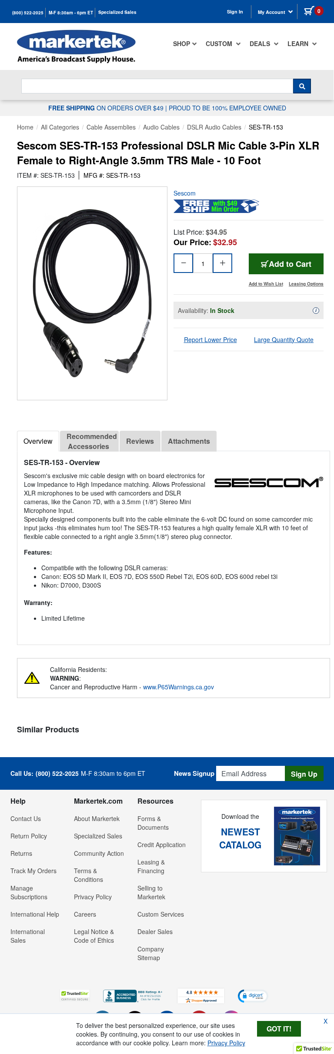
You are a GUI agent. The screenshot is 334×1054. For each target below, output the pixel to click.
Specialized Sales (117, 12)
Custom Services (160, 914)
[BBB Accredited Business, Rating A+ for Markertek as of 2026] (133, 995)
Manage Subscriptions (28, 892)
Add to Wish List (266, 284)
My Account (272, 12)
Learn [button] (298, 43)
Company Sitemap (150, 953)
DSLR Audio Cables (214, 127)
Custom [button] (220, 43)
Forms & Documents (153, 822)
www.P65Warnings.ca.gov (178, 686)
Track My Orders (33, 870)
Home (25, 127)
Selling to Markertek (151, 892)
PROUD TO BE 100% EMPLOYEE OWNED (227, 107)
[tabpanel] (173, 544)
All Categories (60, 127)
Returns (21, 853)
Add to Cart (290, 263)
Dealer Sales (155, 931)
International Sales (27, 935)
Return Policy (28, 835)
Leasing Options (306, 284)
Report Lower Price (210, 339)
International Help (34, 914)
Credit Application (161, 844)
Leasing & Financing (151, 866)
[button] (75, 995)
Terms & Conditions (88, 875)
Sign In (235, 11)
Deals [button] (261, 43)
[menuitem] (185, 43)
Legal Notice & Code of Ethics (94, 935)
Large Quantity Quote (284, 339)
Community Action (99, 853)
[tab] (38, 441)
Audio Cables (161, 127)
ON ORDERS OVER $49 (106, 107)
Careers (85, 914)
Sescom (185, 193)
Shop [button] (181, 43)
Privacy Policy (93, 896)
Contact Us (25, 818)
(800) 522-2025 (27, 13)
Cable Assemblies (111, 127)
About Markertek (97, 818)
